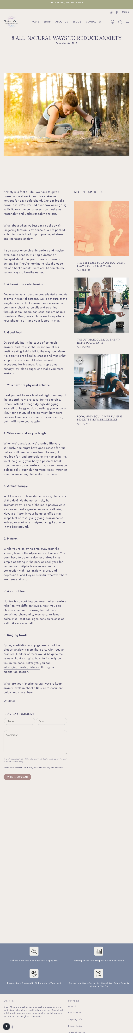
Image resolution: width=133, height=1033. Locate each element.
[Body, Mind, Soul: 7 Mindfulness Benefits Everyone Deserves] (101, 381)
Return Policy (74, 1012)
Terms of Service (11, 761)
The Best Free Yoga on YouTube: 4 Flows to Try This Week (101, 264)
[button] (47, 22)
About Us (72, 1006)
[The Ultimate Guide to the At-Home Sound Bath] (101, 305)
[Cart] (127, 22)
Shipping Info (75, 1019)
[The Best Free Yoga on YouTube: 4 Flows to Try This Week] (101, 228)
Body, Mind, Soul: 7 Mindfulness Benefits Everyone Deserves (99, 418)
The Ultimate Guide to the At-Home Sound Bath (98, 341)
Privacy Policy (56, 759)
